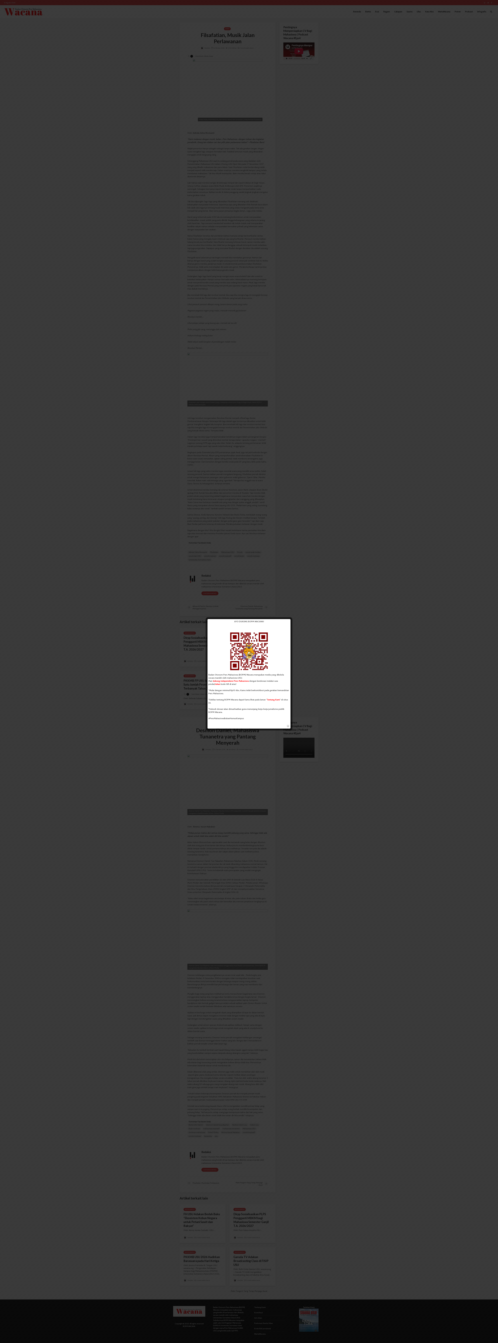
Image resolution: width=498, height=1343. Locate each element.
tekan (217, 684)
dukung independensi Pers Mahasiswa (231, 681)
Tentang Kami (273, 699)
